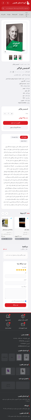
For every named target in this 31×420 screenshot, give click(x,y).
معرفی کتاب (24, 137)
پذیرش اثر (21, 14)
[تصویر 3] (11, 57)
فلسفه (21, 64)
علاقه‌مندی (16, 75)
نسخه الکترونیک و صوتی (15, 127)
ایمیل (25, 280)
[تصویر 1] (20, 57)
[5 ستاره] (17, 270)
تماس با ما (3, 14)
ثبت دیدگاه (15, 305)
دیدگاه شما (24, 287)
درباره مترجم (24, 141)
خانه (29, 64)
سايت (25, 64)
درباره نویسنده (15, 137)
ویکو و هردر (26, 229)
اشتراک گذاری (25, 75)
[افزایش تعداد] (12, 113)
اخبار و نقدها (14, 14)
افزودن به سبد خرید (15, 123)
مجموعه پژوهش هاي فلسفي (12, 79)
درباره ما (8, 14)
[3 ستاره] (21, 270)
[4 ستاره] (19, 270)
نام (25, 273)
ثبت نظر (5, 249)
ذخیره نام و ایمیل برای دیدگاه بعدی (18, 301)
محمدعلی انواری (22, 83)
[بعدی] (2, 213)
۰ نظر (11, 72)
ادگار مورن (23, 81)
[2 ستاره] (23, 270)
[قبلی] (6, 213)
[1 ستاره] (25, 270)
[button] (15, 37)
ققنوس (22, 100)
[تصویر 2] (15, 57)
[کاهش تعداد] (5, 113)
